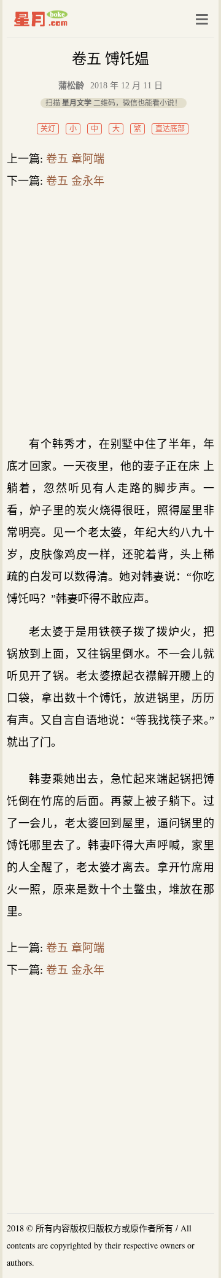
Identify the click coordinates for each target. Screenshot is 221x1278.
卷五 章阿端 (75, 159)
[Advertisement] (110, 311)
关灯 (48, 129)
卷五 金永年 (75, 181)
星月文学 (66, 18)
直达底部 (170, 129)
